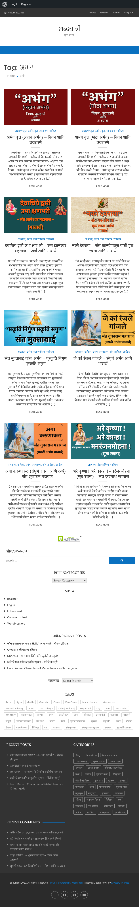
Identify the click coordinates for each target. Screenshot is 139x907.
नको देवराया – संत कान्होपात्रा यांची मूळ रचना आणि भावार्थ (102, 248)
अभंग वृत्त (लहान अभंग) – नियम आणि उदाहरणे (35, 140)
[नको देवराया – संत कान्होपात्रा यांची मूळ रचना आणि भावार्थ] (103, 215)
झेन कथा (40, 721)
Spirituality (99, 761)
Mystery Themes (120, 882)
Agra (19, 702)
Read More (35, 186)
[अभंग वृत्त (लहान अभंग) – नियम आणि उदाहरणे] (36, 107)
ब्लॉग (30, 131)
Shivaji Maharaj (66, 708)
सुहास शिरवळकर (124, 727)
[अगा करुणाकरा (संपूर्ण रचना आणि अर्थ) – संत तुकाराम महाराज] (36, 441)
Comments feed (17, 617)
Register (12, 599)
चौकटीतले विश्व (82, 780)
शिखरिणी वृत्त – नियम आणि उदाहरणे (46, 866)
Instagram (129, 12)
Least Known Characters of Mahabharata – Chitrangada (42, 668)
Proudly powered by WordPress (66, 882)
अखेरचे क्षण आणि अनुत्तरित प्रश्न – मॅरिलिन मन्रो (32, 662)
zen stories (121, 708)
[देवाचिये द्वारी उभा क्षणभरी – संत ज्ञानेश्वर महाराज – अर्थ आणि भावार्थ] (36, 215)
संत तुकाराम (71, 727)
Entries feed (14, 611)
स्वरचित (90, 812)
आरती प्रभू (63, 715)
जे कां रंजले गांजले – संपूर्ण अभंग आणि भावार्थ (102, 361)
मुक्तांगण (105, 793)
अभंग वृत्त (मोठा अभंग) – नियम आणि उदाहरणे (102, 140)
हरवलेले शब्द (120, 812)
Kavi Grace (71, 702)
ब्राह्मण (94, 721)
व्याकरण (43, 131)
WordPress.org (16, 623)
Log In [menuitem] (14, 4)
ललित (78, 799)
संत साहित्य (39, 239)
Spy (98, 708)
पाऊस (52, 721)
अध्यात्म (21, 239)
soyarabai (85, 708)
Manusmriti (109, 702)
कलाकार (114, 715)
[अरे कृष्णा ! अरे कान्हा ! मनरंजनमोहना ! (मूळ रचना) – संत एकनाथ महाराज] (103, 441)
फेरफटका (79, 787)
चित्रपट (117, 774)
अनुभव (40, 715)
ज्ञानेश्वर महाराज (23, 721)
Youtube (92, 12)
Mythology (81, 761)
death (30, 702)
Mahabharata (89, 702)
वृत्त (36, 131)
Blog (77, 755)
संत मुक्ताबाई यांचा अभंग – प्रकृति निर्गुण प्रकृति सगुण (36, 361)
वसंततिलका (21, 727)
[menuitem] (4, 4)
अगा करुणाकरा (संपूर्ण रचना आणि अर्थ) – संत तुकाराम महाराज (35, 474)
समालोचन (108, 806)
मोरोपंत (129, 721)
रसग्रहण (103, 352)
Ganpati (43, 702)
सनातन (108, 727)
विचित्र (35, 727)
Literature (91, 755)
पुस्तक (111, 780)
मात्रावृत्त (92, 793)
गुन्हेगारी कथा (102, 774)
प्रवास (122, 780)
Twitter (116, 12)
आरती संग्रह (93, 768)
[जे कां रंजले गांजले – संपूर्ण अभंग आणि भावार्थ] (103, 328)
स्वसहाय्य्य (104, 812)
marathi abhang (14, 708)
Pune (31, 708)
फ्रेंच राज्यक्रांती (77, 721)
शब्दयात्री (69, 29)
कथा (77, 774)
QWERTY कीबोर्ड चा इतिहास (22, 649)
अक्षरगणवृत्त (21, 131)
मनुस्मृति (106, 721)
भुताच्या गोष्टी (121, 787)
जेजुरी (8, 721)
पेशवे (63, 721)
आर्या (76, 715)
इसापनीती (100, 715)
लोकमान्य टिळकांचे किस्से (48, 838)
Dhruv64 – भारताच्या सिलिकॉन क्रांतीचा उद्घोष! (33, 656)
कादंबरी (126, 715)
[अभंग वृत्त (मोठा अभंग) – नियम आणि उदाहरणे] (103, 107)
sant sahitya (46, 708)
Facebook (104, 12)
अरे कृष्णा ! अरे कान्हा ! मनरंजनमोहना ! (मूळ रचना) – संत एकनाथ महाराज (103, 474)
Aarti (8, 702)
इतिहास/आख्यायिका (113, 768)
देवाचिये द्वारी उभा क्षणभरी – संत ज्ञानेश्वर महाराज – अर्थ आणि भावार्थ (35, 248)
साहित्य (52, 131)
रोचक (8, 727)
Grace (56, 702)
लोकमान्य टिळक (93, 799)
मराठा (118, 721)
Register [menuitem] (26, 4)
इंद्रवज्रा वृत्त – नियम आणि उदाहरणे (44, 832)
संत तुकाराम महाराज (90, 727)
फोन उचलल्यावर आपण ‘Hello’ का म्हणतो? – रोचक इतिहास (38, 643)
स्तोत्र (78, 812)
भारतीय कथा (104, 787)
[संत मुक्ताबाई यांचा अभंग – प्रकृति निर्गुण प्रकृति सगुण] (36, 328)
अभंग (51, 715)
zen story (11, 715)
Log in (11, 605)
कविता (88, 352)
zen (108, 708)
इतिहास (87, 715)
